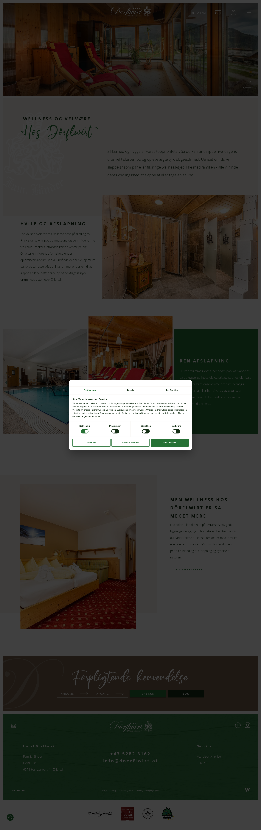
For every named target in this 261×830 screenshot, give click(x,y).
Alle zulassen (169, 442)
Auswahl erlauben (130, 442)
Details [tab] (130, 390)
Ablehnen (91, 442)
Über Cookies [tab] (171, 390)
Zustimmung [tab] (90, 390)
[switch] (115, 431)
